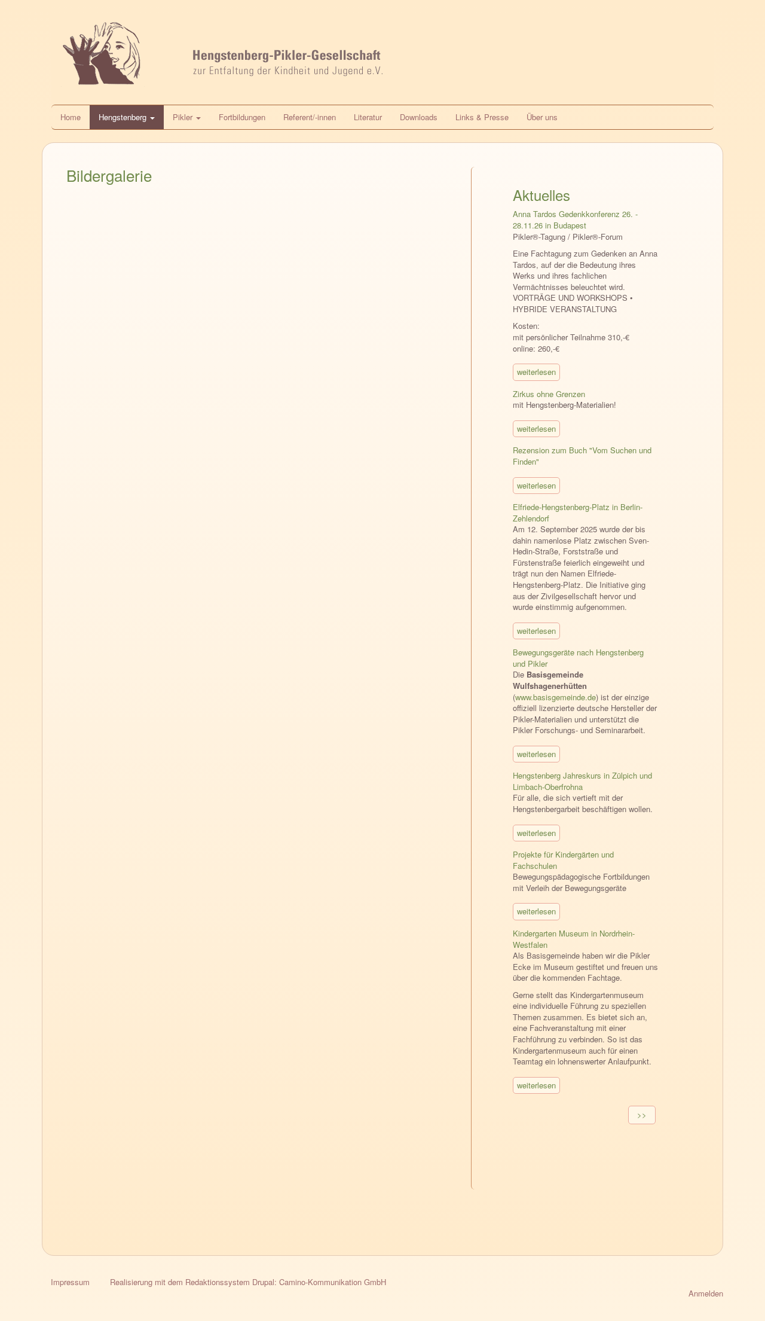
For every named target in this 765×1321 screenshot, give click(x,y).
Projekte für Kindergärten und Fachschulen (563, 860)
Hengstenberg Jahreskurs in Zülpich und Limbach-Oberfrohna (582, 781)
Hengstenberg (124, 117)
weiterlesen (536, 371)
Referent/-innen (309, 117)
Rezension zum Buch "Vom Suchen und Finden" (582, 455)
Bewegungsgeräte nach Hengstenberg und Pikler (578, 657)
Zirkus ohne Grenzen (549, 393)
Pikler (184, 117)
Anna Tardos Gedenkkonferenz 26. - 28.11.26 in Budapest (575, 219)
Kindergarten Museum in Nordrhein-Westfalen (574, 939)
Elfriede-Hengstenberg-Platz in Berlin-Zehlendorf (577, 512)
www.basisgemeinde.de (555, 697)
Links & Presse (482, 117)
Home (70, 117)
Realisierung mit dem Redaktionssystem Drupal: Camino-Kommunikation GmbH (248, 1282)
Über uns (542, 117)
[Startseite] (382, 59)
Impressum (70, 1282)
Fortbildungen (242, 117)
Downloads (418, 117)
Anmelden (705, 1293)
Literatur (368, 117)
